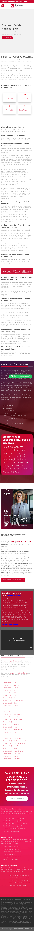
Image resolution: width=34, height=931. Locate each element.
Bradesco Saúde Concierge (22, 387)
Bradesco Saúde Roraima (11, 748)
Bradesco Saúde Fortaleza (11, 705)
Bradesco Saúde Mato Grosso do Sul (14, 717)
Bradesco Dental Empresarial (12, 852)
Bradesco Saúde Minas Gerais (12, 719)
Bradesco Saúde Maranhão (11, 712)
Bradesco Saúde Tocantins (11, 759)
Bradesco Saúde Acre (10, 683)
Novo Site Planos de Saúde (11, 831)
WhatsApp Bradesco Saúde (17, 885)
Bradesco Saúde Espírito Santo (13, 700)
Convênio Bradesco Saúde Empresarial (15, 823)
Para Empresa (24, 110)
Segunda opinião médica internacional (15, 418)
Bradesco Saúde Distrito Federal (13, 698)
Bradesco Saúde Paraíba (11, 724)
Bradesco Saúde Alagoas (11, 685)
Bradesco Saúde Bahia (10, 693)
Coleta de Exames (8, 410)
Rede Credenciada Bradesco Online (20, 883)
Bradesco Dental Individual (11, 846)
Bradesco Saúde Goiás (10, 703)
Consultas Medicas (9, 421)
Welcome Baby (8, 408)
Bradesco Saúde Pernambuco (12, 729)
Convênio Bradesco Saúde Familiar (14, 821)
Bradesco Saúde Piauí (10, 732)
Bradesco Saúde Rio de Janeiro (12, 738)
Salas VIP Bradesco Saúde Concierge (14, 416)
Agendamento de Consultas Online (20, 880)
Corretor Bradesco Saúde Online (19, 875)
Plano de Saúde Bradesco (11, 661)
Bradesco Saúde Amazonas (11, 690)
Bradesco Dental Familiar (11, 849)
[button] (20, 376)
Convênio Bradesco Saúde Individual (14, 818)
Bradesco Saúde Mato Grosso (12, 714)
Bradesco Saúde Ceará (10, 695)
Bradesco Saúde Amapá (10, 688)
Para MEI (9, 110)
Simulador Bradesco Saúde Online (20, 878)
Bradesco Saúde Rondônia (11, 746)
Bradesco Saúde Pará (10, 722)
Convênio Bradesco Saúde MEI (12, 826)
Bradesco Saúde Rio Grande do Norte (15, 741)
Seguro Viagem (8, 426)
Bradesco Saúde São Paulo (11, 754)
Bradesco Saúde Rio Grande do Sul (14, 743)
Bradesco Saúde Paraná (10, 727)
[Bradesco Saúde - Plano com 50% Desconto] (17, 6)
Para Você (9, 98)
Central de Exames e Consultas (13, 423)
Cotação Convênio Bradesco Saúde (14, 828)
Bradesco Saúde (20, 372)
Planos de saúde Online (10, 859)
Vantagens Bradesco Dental (12, 857)
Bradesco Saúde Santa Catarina (13, 751)
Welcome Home (8, 405)
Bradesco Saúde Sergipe (11, 756)
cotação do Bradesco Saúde (18, 673)
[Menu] (2, 5)
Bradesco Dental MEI (9, 854)
